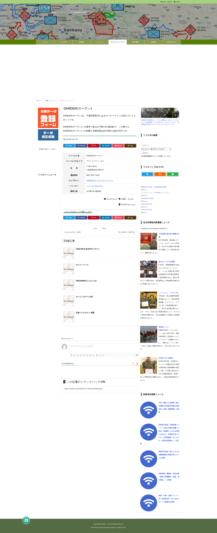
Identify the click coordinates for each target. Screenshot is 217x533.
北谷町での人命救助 (166, 358)
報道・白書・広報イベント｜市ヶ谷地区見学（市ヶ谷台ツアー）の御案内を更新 (169, 498)
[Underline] (77, 355)
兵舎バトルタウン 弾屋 (85, 312)
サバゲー (131, 199)
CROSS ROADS (146, 210)
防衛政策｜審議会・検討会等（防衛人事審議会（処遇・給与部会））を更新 (169, 476)
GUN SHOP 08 (146, 204)
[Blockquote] (90, 355)
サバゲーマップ (68, 100)
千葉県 (123, 199)
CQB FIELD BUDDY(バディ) (87, 249)
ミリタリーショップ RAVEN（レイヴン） (155, 193)
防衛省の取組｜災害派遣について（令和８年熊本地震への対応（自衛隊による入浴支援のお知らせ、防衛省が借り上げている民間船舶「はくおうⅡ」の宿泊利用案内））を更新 (159, 434)
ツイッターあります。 (95, 186)
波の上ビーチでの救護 (167, 262)
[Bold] (71, 355)
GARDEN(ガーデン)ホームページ (99, 180)
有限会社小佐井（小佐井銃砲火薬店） (154, 187)
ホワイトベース (82, 265)
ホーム (41, 100)
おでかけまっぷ (53, 100)
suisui (133, 204)
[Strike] (81, 355)
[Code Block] (93, 355)
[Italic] (74, 355)
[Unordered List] (87, 355)
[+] (103, 355)
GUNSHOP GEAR (147, 198)
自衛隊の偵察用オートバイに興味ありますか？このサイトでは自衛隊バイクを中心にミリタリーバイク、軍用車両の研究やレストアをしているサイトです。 (160, 122)
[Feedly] (173, 174)
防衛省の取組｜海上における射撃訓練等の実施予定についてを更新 (169, 454)
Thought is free (120, 527)
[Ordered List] (84, 355)
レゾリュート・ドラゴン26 (168, 293)
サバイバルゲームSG (84, 297)
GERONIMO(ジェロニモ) (86, 281)
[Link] (96, 355)
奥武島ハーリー (164, 327)
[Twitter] (147, 174)
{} (100, 355)
